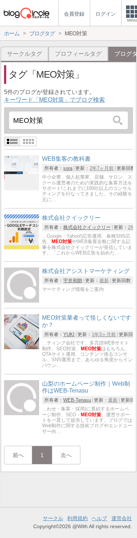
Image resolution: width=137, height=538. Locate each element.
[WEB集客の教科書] (21, 188)
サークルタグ (24, 54)
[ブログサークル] (26, 13)
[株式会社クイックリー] (21, 247)
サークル (53, 518)
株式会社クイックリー (87, 227)
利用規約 (77, 518)
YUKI (69, 334)
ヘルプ (99, 518)
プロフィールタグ (78, 54)
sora (67, 168)
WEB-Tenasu (77, 400)
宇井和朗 (72, 280)
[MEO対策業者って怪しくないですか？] (21, 347)
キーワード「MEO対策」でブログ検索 (54, 100)
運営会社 (121, 518)
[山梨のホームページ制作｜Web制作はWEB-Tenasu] (21, 413)
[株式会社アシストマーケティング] (21, 300)
